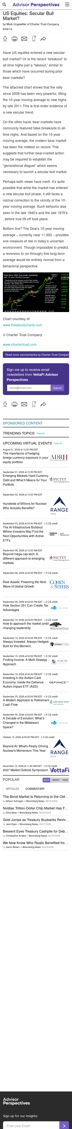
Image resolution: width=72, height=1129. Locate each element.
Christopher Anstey (16, 835)
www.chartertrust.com (19, 344)
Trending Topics (19, 433)
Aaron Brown (13, 847)
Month (55, 780)
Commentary (35, 789)
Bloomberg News (35, 801)
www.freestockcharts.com (22, 324)
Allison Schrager (14, 801)
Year (65, 780)
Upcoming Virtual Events (27, 443)
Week (46, 780)
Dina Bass (11, 812)
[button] (5, 39)
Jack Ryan (11, 824)
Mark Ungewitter (16, 24)
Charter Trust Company (44, 24)
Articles (12, 789)
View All (40, 433)
